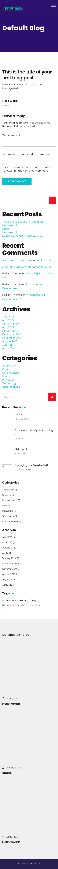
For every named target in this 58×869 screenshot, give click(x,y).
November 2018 (11, 337)
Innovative (8, 379)
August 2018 (9, 341)
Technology (9, 383)
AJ (35, 84)
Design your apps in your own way (22, 236)
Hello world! (9, 225)
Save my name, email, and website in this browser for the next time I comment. (27, 169)
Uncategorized (10, 88)
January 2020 (10, 323)
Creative (7, 369)
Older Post (10, 102)
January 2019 (10, 330)
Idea (4, 376)
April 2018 (8, 348)
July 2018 (8, 345)
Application (9, 365)
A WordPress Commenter (17, 260)
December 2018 (11, 334)
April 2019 (8, 327)
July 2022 (8, 316)
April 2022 (8, 320)
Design (33, 600)
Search (6, 192)
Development (10, 372)
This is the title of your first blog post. (24, 221)
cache (5, 228)
